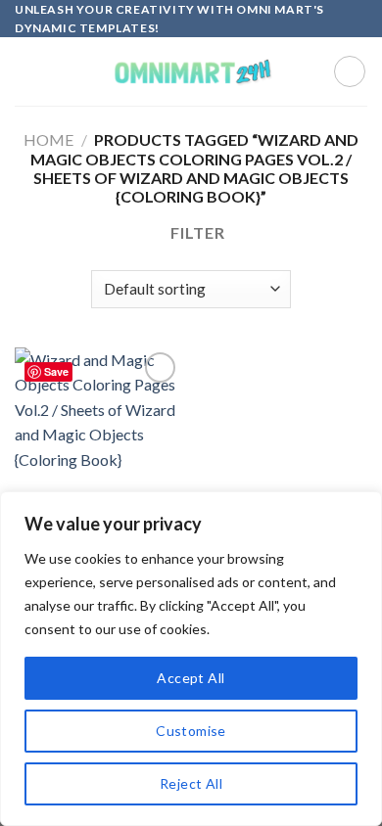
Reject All (191, 783)
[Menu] (26, 72)
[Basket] (349, 71)
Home (48, 139)
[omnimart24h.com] (191, 72)
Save (56, 371)
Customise (191, 730)
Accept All (190, 677)
